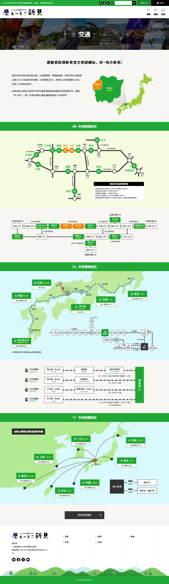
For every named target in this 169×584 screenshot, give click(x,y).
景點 (149, 14)
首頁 (14, 46)
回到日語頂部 (84, 515)
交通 (163, 14)
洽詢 (161, 3)
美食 (156, 14)
